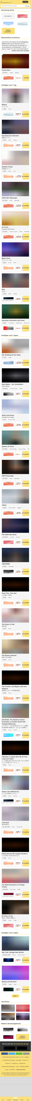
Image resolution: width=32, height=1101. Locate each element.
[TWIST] (15, 496)
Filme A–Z (8, 1063)
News (3, 1099)
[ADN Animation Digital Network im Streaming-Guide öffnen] (8, 735)
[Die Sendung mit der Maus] (15, 346)
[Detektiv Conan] (15, 158)
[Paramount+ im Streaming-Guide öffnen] (8, 960)
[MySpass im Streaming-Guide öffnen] (8, 1037)
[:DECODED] (15, 555)
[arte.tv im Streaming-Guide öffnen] (8, 78)
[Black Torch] (15, 249)
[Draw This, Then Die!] (15, 584)
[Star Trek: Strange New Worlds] (15, 943)
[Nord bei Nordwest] (8, 1008)
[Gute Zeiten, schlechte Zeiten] (23, 1016)
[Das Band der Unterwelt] (15, 127)
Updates (27, 1057)
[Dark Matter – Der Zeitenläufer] (15, 375)
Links (7, 1069)
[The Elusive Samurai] (15, 646)
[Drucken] (26, 1053)
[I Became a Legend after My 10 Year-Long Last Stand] (15, 748)
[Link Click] (15, 814)
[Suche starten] (27, 5)
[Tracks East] (15, 61)
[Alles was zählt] (23, 1008)
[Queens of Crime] (15, 438)
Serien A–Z (25, 1060)
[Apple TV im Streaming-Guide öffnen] (8, 394)
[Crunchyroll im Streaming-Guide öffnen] (8, 145)
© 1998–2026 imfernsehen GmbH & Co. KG (12, 1057)
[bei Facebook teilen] (4, 1053)
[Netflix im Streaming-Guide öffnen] (22, 16)
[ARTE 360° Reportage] (15, 189)
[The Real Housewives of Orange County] (15, 876)
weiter (15, 996)
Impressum (15, 1063)
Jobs (17, 1066)
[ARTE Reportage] (15, 467)
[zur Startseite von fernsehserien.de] (5, 2)
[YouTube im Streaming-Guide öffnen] (8, 328)
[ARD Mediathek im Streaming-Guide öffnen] (8, 363)
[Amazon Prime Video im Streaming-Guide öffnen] (8, 23)
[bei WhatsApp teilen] (19, 1053)
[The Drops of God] (15, 615)
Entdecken (9, 1099)
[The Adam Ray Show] (15, 526)
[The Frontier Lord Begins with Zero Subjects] (15, 677)
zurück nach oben (20, 1069)
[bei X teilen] (11, 1053)
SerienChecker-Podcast (9, 1060)
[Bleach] (15, 96)
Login (28, 1099)
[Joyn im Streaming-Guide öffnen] (8, 572)
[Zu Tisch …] (15, 218)
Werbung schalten (24, 1066)
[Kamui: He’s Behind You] (15, 783)
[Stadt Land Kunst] (15, 406)
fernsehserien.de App (21, 1044)
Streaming (15, 1099)
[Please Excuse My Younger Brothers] (15, 845)
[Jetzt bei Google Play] (9, 1048)
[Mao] (15, 280)
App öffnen (25, 1)
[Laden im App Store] (22, 1048)
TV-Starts (21, 1099)
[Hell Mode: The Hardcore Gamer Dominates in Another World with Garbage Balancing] (15, 711)
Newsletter (18, 1060)
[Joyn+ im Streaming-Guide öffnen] (8, 989)
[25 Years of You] (15, 907)
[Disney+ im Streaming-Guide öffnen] (22, 23)
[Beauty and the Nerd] (15, 973)
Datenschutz (22, 1063)
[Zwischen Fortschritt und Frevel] (15, 311)
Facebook (12, 1069)
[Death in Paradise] (8, 1016)
